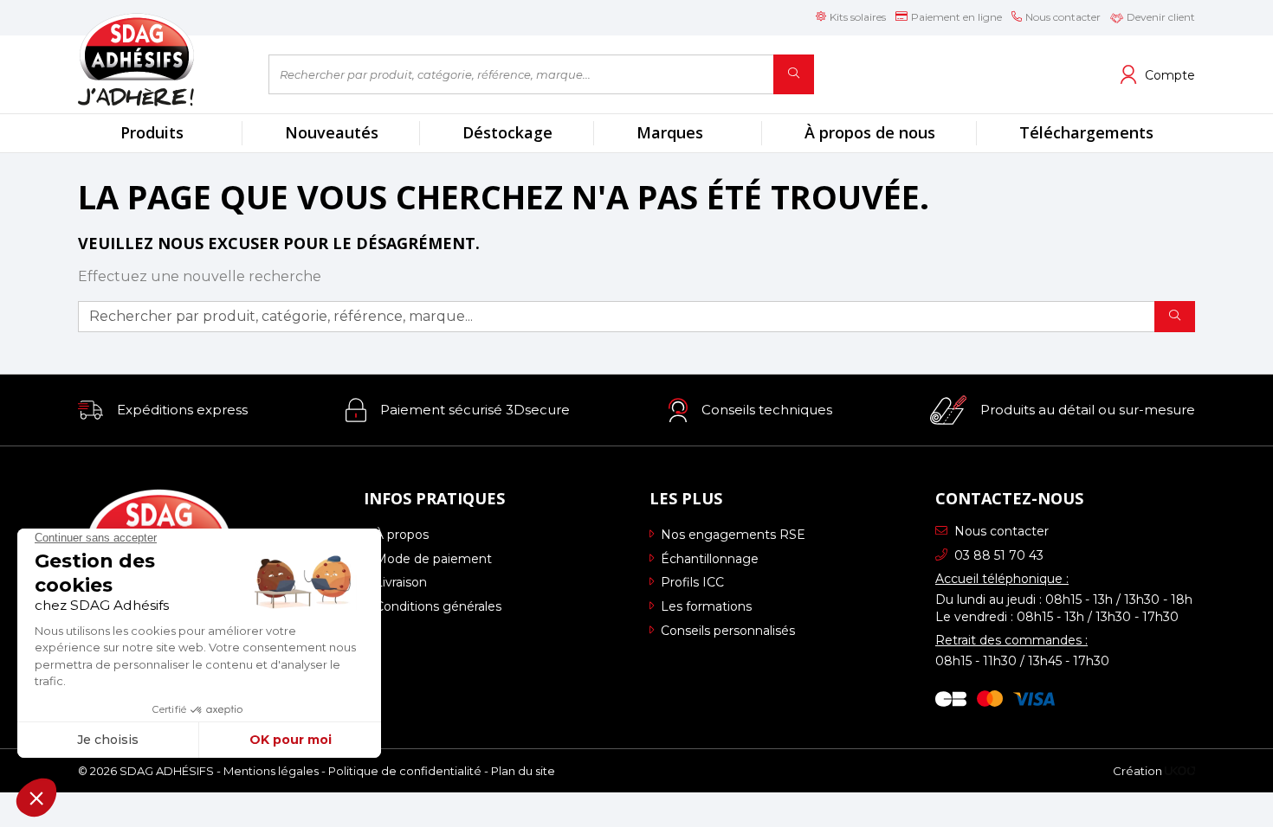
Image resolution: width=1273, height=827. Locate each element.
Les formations (706, 606)
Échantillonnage (710, 559)
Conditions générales (438, 606)
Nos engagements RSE (733, 534)
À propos (402, 534)
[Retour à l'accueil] (160, 59)
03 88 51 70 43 (999, 555)
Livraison (401, 582)
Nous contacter (1001, 531)
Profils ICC (692, 582)
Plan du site (523, 771)
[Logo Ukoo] (1180, 771)
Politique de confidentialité (404, 771)
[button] (163, 410)
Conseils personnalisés (728, 630)
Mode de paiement (433, 559)
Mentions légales (271, 771)
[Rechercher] (793, 74)
